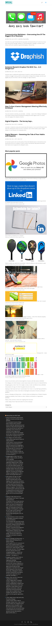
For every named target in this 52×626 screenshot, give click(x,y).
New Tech (20, 71)
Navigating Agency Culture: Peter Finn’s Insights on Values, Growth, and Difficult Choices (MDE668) (25, 385)
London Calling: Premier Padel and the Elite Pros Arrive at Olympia (18, 401)
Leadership (20, 39)
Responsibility (26, 39)
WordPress (35, 624)
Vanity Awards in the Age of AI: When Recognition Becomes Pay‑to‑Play (20, 386)
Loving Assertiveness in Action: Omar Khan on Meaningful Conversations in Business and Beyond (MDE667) (15, 518)
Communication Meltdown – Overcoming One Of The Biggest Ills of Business (25, 35)
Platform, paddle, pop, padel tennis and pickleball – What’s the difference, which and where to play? (25, 263)
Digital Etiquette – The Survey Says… (19, 121)
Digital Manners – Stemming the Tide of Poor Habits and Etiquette (25, 135)
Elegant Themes (23, 624)
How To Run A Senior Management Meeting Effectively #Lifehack (26, 107)
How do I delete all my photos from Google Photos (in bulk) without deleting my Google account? (25, 178)
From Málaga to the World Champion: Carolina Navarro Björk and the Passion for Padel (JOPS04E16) (26, 383)
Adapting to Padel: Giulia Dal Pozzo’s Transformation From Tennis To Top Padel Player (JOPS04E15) (25, 388)
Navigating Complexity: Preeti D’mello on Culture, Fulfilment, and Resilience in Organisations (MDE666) (14, 559)
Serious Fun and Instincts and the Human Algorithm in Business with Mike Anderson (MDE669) (24, 381)
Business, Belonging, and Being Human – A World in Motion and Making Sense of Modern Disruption (26, 394)
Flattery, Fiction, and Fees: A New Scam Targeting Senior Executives (19, 399)
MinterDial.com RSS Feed (13, 415)
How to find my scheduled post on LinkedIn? (14, 235)
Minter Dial (8, 39)
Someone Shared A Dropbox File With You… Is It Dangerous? (23, 68)
